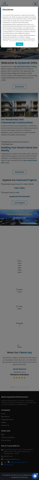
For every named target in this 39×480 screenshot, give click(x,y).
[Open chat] (35, 476)
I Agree (19, 44)
